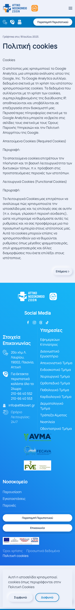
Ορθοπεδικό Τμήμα (55, 383)
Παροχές (9, 505)
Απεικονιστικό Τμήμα (56, 363)
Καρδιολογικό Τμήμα (55, 396)
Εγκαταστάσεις (14, 498)
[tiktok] (47, 322)
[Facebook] (28, 322)
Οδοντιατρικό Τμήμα (56, 428)
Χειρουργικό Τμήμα (55, 376)
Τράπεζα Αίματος (53, 415)
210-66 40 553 (21, 398)
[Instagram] (34, 322)
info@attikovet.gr (22, 405)
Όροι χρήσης (13, 551)
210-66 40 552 (21, 393)
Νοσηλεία (47, 422)
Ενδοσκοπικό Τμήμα (55, 369)
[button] (70, 8)
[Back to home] (20, 8)
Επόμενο (61, 271)
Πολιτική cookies (15, 555)
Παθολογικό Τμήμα (54, 390)
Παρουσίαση (12, 492)
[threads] (41, 322)
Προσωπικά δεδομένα (43, 551)
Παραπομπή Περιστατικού (52, 22)
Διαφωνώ (47, 597)
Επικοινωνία (37, 528)
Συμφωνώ (20, 597)
